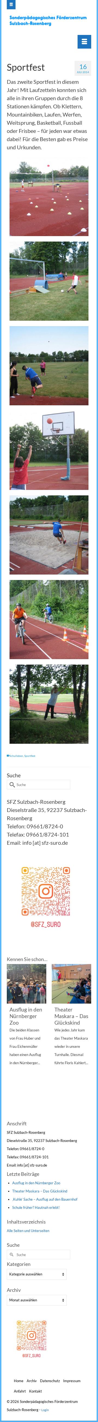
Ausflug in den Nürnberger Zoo (36, 1183)
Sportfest (29, 755)
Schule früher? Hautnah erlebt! (36, 1207)
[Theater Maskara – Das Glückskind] (71, 984)
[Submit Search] (11, 784)
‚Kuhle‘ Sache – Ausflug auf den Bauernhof (44, 1199)
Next (86, 1041)
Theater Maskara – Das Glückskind (39, 1191)
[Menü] (84, 42)
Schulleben (16, 755)
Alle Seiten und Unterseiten (28, 1230)
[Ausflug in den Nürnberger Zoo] (26, 984)
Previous (11, 1041)
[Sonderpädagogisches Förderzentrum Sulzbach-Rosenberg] (49, 21)
